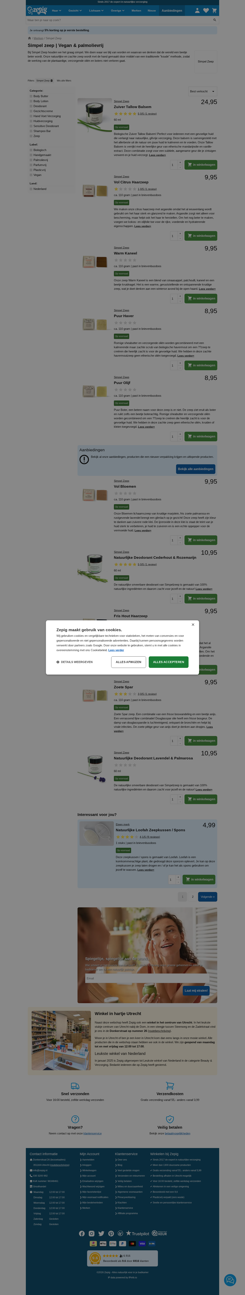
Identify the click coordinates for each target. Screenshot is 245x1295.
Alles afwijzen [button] (128, 662)
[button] (74, 662)
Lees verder (116, 650)
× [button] (192, 624)
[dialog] (122, 647)
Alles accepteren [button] (168, 662)
